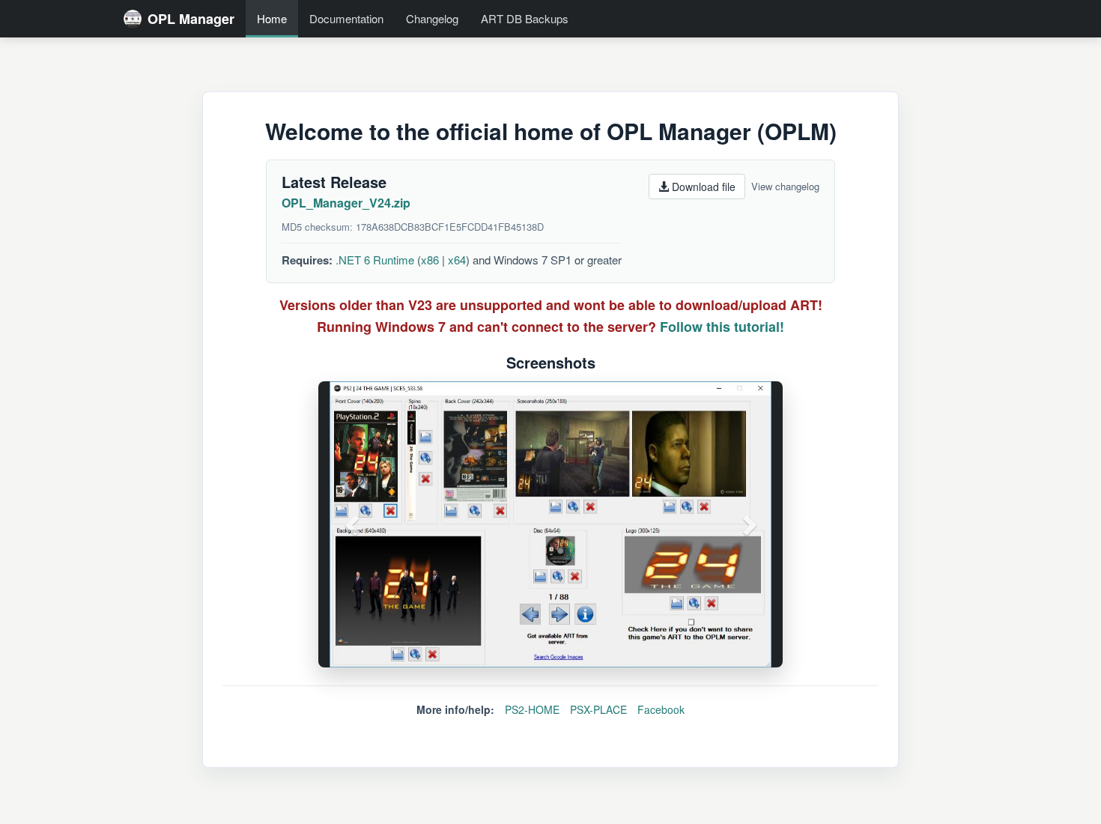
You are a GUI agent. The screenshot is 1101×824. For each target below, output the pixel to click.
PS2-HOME (532, 709)
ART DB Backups (524, 18)
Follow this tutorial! (722, 326)
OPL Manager (191, 18)
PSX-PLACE (598, 709)
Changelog (432, 18)
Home (272, 18)
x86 (430, 259)
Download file (702, 186)
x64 (457, 259)
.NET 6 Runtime (375, 259)
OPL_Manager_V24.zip (346, 202)
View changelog (785, 186)
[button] (353, 524)
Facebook (661, 709)
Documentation (346, 18)
